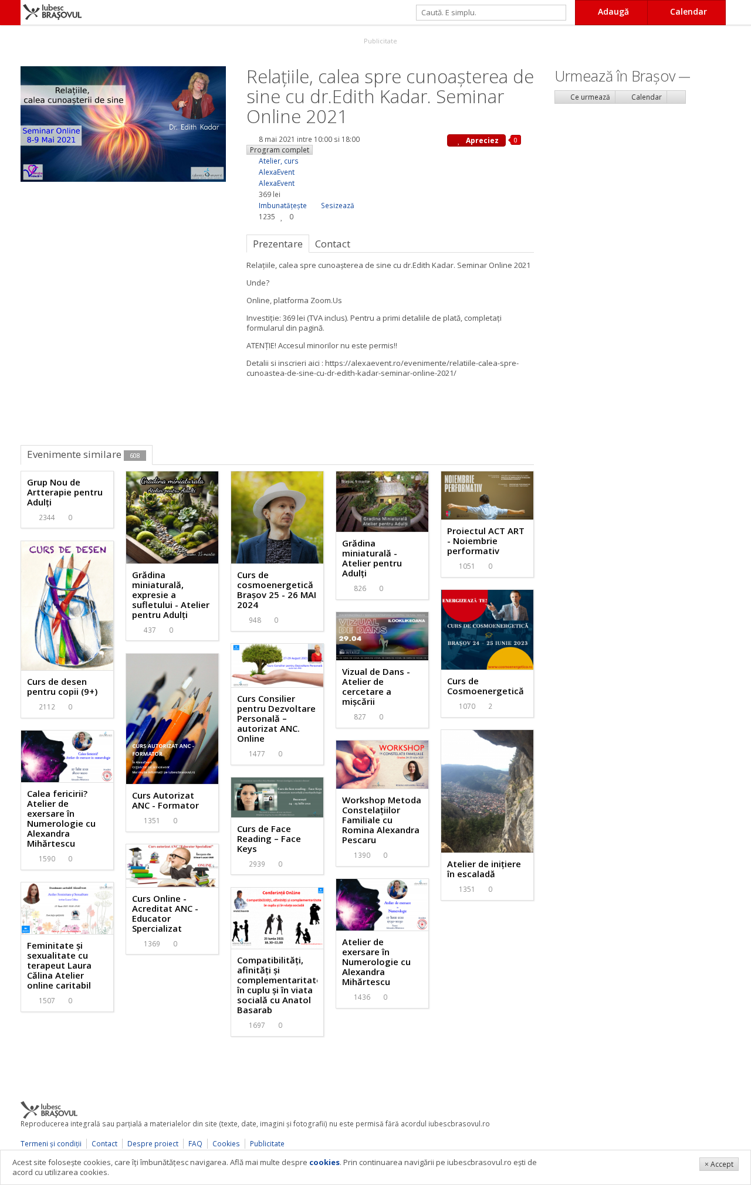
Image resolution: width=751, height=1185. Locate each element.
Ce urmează (589, 97)
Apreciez (481, 140)
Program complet (279, 150)
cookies (324, 1162)
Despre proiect (152, 1144)
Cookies (226, 1144)
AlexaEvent (277, 172)
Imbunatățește (283, 205)
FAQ (195, 1144)
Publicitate (379, 40)
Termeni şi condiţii (51, 1144)
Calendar (646, 97)
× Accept (719, 1164)
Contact (104, 1144)
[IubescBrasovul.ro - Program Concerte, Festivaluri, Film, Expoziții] (10, 12)
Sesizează (337, 205)
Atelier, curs (279, 161)
